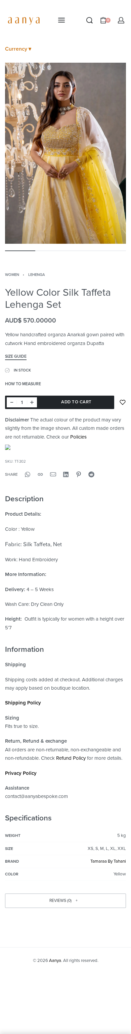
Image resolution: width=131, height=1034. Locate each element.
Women (12, 275)
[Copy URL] (40, 474)
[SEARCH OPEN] (89, 20)
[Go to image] (20, 250)
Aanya (55, 960)
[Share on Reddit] (91, 474)
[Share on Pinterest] (79, 474)
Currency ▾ (18, 49)
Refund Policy (71, 758)
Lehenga (36, 275)
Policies (78, 437)
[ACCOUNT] (121, 20)
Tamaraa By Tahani (108, 861)
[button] (65, 901)
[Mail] (53, 474)
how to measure (23, 384)
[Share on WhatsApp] (28, 474)
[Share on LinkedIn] (66, 474)
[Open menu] (61, 20)
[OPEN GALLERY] (65, 153)
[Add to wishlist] (122, 402)
